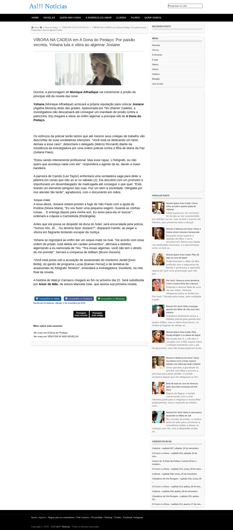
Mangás (156, 79)
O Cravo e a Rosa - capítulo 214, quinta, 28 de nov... (176, 486)
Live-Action (157, 84)
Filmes (135, 17)
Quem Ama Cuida (70, 17)
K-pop (155, 60)
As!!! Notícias (63, 526)
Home (35, 17)
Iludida (121, 17)
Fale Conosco (82, 517)
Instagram (138, 517)
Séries (155, 69)
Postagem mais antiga (97, 314)
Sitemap (108, 517)
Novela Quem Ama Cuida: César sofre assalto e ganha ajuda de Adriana (182, 206)
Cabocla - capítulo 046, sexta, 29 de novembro (174, 474)
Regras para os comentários (61, 517)
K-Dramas (157, 55)
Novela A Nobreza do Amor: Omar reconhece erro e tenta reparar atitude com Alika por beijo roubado (183, 361)
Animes (156, 74)
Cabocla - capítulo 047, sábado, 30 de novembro (175, 448)
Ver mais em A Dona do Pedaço (50, 332)
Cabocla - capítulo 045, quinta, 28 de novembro (174, 491)
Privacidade (97, 517)
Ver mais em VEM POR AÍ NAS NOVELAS (55, 336)
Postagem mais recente (81, 314)
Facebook (127, 517)
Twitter (117, 517)
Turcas (155, 50)
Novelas (49, 17)
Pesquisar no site (177, 5)
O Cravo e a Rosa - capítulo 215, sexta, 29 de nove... (177, 469)
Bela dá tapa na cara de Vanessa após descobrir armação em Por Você (182, 386)
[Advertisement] (177, 140)
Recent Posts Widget (160, 31)
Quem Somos (152, 17)
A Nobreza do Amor (99, 17)
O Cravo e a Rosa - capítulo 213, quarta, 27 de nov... (177, 504)
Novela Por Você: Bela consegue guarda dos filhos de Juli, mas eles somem (183, 309)
